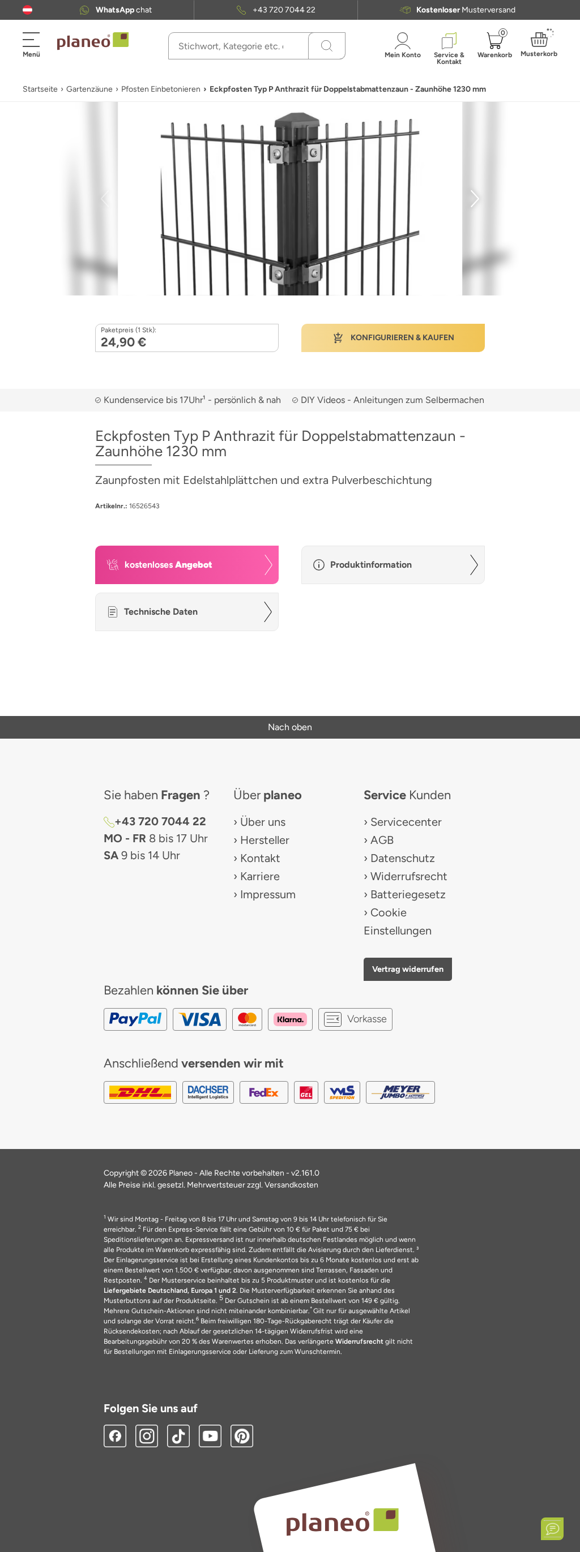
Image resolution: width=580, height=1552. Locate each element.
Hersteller (264, 840)
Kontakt (260, 858)
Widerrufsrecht (408, 876)
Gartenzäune (89, 89)
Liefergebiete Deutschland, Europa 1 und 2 (170, 1290)
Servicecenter (406, 822)
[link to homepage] (93, 41)
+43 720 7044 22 (284, 10)
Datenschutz (402, 858)
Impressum (268, 894)
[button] (27, 10)
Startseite (40, 89)
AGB (382, 840)
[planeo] (342, 1521)
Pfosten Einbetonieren (161, 89)
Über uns (262, 822)
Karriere (260, 876)
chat (124, 10)
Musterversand (465, 10)
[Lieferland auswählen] (27, 10)
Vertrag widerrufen (407, 969)
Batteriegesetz (408, 894)
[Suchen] (326, 46)
